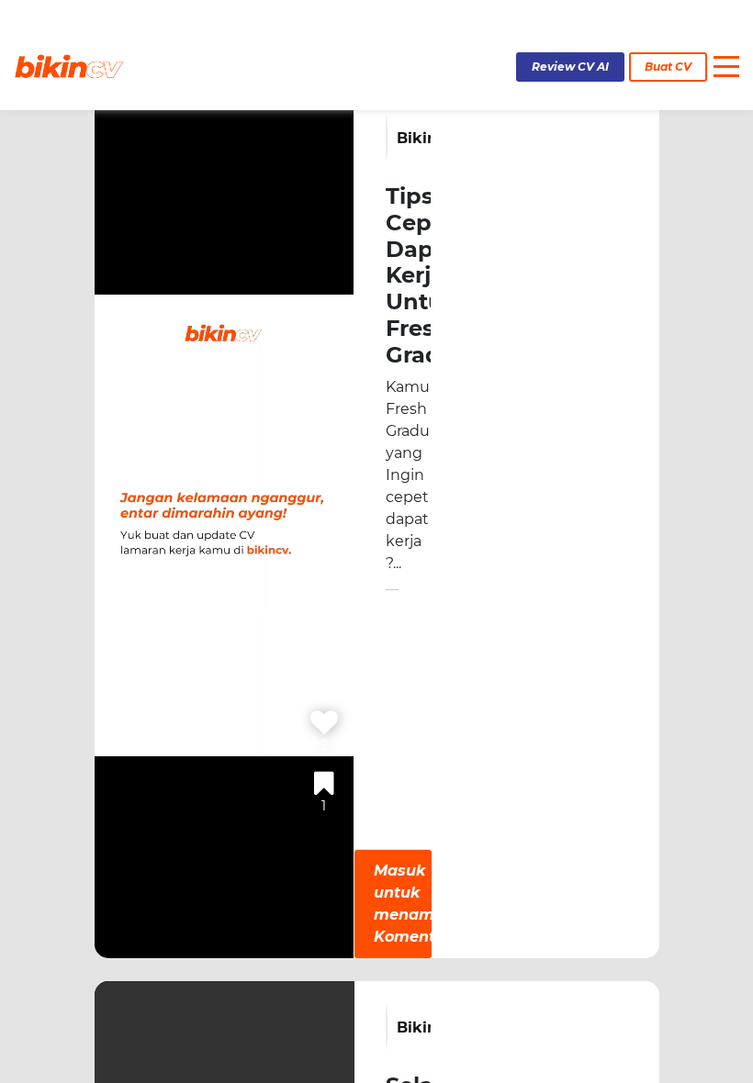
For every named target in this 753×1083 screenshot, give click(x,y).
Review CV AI (570, 66)
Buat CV (668, 66)
